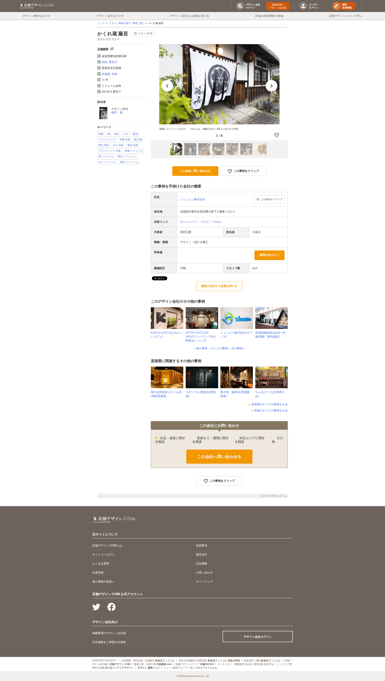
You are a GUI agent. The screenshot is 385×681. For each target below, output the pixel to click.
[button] (271, 86)
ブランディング (106, 139)
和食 (114, 74)
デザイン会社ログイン (258, 636)
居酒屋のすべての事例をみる (269, 404)
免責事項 (201, 545)
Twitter (217, 221)
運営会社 (201, 554)
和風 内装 (125, 139)
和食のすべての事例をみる (271, 410)
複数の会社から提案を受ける (219, 286)
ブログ (205, 221)
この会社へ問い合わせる (195, 170)
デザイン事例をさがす (36, 16)
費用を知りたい (269, 254)
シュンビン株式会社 (192, 199)
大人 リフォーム (107, 162)
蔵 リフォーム (105, 156)
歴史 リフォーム (126, 156)
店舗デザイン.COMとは (107, 545)
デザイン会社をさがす (110, 16)
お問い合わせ (204, 572)
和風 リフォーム (134, 150)
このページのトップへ (273, 496)
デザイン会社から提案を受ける (189, 16)
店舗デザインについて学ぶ (346, 16)
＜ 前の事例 (199, 348)
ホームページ (188, 221)
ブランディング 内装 (109, 150)
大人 (126, 134)
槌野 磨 (117, 112)
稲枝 (104, 62)
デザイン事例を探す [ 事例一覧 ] (126, 23)
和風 (100, 134)
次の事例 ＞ (238, 348)
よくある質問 (100, 563)
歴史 (116, 134)
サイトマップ (204, 581)
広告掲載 (201, 563)
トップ (100, 23)
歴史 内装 (103, 145)
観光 (135, 134)
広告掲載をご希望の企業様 (109, 642)
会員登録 (97, 572)
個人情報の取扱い (103, 581)
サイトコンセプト (103, 554)
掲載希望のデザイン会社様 (277, 6)
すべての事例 (219, 348)
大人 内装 (118, 145)
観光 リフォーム (129, 162)
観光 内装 (133, 145)
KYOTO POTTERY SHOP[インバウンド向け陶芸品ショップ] (201, 336)
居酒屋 (106, 74)
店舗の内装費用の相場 (269, 16)
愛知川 (113, 62)
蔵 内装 (138, 139)
